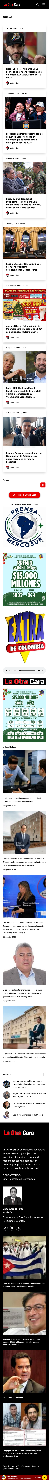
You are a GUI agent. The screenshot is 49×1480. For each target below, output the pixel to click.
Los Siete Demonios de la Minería (28, 1115)
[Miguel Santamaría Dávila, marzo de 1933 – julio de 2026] (6, 1095)
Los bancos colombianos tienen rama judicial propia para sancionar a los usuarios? (29, 1084)
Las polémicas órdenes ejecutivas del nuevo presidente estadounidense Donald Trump (23, 267)
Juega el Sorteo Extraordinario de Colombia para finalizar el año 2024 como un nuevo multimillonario (24, 329)
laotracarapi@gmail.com (23, 1179)
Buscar (6, 480)
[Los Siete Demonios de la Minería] (6, 1115)
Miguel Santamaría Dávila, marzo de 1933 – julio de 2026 (29, 1095)
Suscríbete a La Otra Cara (24, 495)
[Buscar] (37, 4)
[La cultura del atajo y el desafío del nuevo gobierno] (6, 1105)
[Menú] (43, 4)
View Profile (7, 1212)
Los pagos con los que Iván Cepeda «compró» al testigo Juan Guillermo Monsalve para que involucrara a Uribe (22, 1453)
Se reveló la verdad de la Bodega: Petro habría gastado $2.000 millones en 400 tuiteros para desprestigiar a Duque (21, 1342)
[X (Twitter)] (12, 1228)
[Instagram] (18, 1228)
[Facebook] (5, 1228)
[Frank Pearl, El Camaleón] (24, 1371)
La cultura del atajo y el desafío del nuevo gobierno (29, 1105)
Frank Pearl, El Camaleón (13, 1398)
